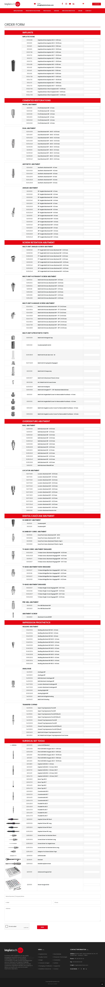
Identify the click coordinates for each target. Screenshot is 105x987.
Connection (57, 960)
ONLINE (80, 11)
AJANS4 (55, 984)
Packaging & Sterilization (45, 966)
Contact (56, 969)
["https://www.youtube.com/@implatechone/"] (72, 4)
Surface (56, 963)
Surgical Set (57, 966)
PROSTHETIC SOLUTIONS (33, 11)
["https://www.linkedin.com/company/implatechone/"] (75, 4)
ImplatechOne (43, 954)
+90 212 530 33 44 (79, 958)
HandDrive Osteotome (45, 969)
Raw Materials (57, 954)
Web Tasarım (51, 984)
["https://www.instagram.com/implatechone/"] (68, 4)
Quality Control (43, 957)
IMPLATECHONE (18, 11)
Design (41, 960)
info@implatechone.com (45, 5)
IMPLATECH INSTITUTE (68, 11)
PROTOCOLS (47, 11)
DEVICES (56, 11)
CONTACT (88, 11)
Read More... (15, 969)
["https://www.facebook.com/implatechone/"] (65, 4)
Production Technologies (60, 957)
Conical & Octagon (44, 963)
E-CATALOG (96, 4)
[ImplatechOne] (12, 4)
